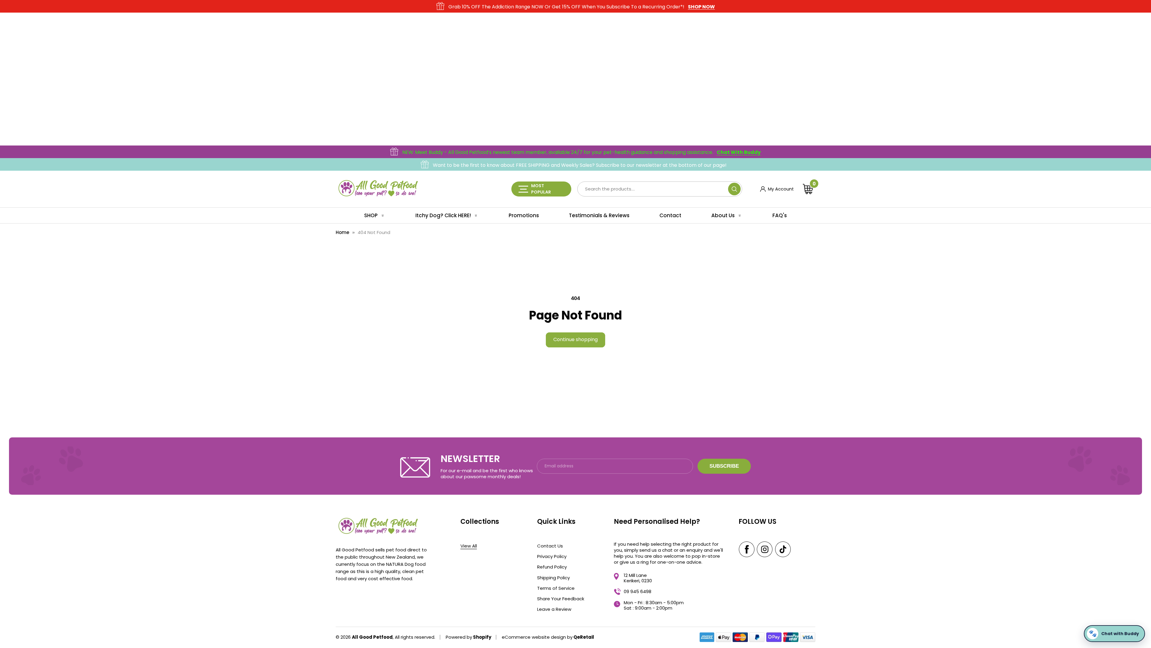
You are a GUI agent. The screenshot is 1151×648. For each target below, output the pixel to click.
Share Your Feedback (560, 599)
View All (468, 546)
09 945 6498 (637, 591)
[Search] (734, 189)
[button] (809, 189)
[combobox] (659, 189)
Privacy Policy (552, 556)
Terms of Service (556, 588)
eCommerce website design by (537, 637)
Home (342, 232)
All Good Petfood (372, 637)
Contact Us (550, 546)
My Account (777, 189)
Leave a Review (554, 609)
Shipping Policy (553, 577)
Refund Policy (552, 567)
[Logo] (378, 189)
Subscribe (724, 466)
